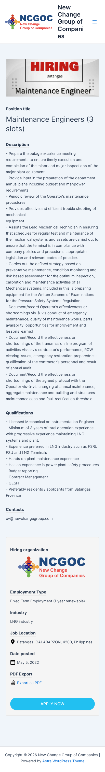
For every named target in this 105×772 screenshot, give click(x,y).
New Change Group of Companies (71, 22)
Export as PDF (29, 683)
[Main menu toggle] (94, 22)
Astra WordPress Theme (63, 761)
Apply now (52, 703)
